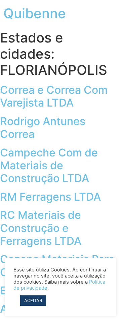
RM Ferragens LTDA (50, 196)
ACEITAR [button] (33, 300)
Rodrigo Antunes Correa (42, 128)
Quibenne (34, 13)
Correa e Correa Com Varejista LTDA (54, 96)
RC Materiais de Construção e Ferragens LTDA (40, 227)
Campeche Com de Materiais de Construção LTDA (49, 165)
